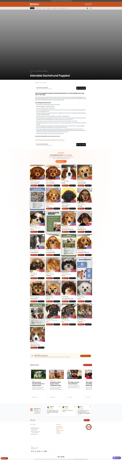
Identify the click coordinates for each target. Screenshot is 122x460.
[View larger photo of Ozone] (43, 235)
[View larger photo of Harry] (75, 282)
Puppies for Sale (38, 8)
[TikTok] (43, 451)
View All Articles (87, 365)
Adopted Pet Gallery (59, 430)
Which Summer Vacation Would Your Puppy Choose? (38, 383)
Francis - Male (81, 320)
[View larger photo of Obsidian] (43, 166)
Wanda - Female (66, 274)
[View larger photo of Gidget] (75, 189)
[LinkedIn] (44, 451)
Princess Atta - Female (51, 320)
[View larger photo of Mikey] (59, 282)
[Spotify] (46, 451)
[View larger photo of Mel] (91, 212)
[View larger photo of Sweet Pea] (43, 212)
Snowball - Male (82, 251)
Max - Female (66, 181)
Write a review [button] (37, 412)
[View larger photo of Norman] (59, 235)
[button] (91, 411)
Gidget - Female (66, 204)
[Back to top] (91, 420)
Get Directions (34, 434)
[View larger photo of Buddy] (91, 189)
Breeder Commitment (62, 8)
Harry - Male (65, 297)
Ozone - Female (34, 251)
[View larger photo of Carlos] (91, 282)
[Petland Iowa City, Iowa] (34, 4)
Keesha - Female (35, 297)
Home (31, 71)
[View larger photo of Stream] (59, 166)
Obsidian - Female (35, 181)
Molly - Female (50, 204)
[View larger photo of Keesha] (43, 282)
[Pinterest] (37, 451)
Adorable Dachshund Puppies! (45, 140)
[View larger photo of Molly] (59, 189)
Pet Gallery (48, 8)
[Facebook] (32, 451)
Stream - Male (50, 181)
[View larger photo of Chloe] (91, 166)
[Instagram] (35, 451)
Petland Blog (61, 140)
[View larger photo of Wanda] (75, 258)
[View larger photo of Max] (75, 166)
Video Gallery (58, 433)
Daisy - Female (66, 228)
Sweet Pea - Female (35, 228)
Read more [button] (64, 414)
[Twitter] (34, 451)
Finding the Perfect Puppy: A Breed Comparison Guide (55, 383)
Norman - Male (50, 251)
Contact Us (58, 431)
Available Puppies (59, 426)
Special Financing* (59, 427)
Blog (68, 8)
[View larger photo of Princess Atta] (59, 305)
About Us (57, 429)
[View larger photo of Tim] (43, 258)
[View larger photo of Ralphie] (59, 258)
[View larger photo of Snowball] (91, 235)
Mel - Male (81, 228)
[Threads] (41, 451)
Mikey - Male (50, 297)
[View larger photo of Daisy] (75, 212)
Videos (44, 8)
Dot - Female (66, 320)
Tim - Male (33, 274)
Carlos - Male (81, 297)
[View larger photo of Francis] (91, 305)
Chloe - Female (82, 181)
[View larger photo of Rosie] (43, 328)
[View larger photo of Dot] (75, 305)
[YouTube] (39, 451)
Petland (53, 380)
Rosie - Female (34, 343)
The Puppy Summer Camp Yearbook (73, 383)
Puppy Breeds (54, 8)
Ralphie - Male (50, 274)
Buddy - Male (81, 204)
